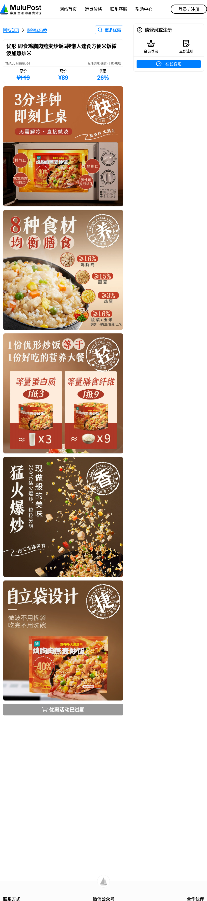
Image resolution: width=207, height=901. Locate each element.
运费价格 (93, 9)
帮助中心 (143, 9)
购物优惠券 (37, 30)
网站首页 (68, 9)
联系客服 (118, 9)
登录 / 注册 (188, 9)
